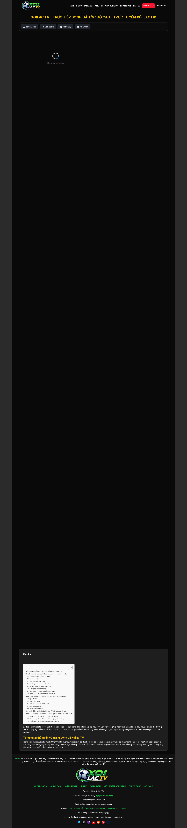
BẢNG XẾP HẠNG (91, 6)
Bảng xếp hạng (35, 701)
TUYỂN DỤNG (135, 786)
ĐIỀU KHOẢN (71, 786)
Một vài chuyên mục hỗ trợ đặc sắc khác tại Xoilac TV (46, 696)
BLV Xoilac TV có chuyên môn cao (42, 691)
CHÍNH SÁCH (56, 786)
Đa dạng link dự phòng (38, 689)
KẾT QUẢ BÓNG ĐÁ (109, 6)
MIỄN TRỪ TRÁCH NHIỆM (115, 786)
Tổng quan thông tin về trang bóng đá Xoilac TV (44, 671)
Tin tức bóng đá (35, 706)
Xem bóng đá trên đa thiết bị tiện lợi (42, 694)
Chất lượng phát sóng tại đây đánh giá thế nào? (46, 721)
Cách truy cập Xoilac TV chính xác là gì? (44, 716)
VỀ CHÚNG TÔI (40, 786)
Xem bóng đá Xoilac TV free (40, 676)
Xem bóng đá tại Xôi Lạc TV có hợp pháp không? (47, 719)
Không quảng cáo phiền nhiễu (40, 684)
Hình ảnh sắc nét (36, 679)
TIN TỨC (136, 6)
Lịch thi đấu (34, 699)
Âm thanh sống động (37, 681)
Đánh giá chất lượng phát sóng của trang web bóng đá (46, 674)
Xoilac (26, 727)
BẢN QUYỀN (95, 786)
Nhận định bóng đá (36, 708)
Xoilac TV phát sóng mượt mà (40, 686)
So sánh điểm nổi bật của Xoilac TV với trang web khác (46, 711)
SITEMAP (148, 786)
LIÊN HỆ (83, 786)
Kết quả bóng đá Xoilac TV (39, 703)
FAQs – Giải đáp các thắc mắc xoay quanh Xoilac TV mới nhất (49, 714)
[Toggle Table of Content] (69, 668)
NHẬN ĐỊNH (125, 6)
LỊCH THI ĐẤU (75, 6)
